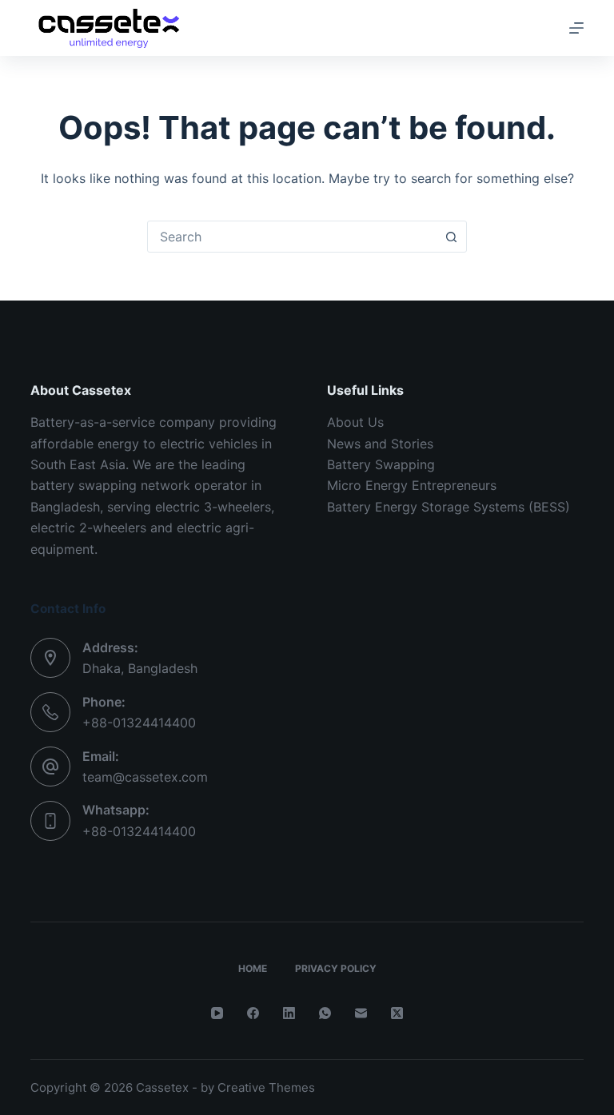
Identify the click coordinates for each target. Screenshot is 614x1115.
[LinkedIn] (289, 1013)
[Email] (361, 1013)
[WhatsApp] (325, 1013)
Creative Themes (266, 1087)
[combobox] (292, 237)
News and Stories (380, 444)
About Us (355, 422)
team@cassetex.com (145, 777)
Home (252, 968)
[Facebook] (253, 1013)
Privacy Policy (336, 968)
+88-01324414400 (139, 723)
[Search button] (451, 236)
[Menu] (576, 28)
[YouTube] (217, 1013)
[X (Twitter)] (397, 1013)
